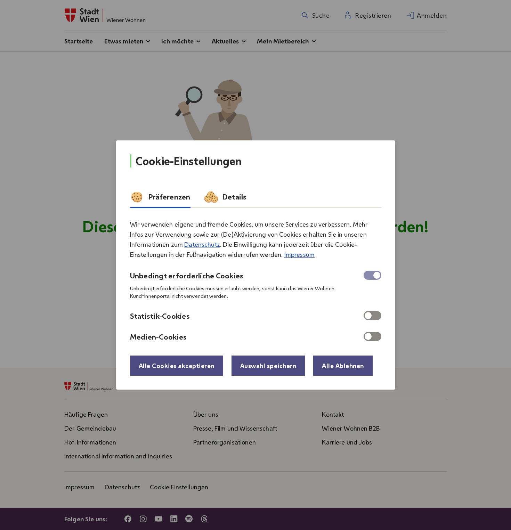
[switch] (372, 315)
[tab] (160, 199)
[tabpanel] (255, 278)
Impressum (299, 254)
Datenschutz (202, 244)
